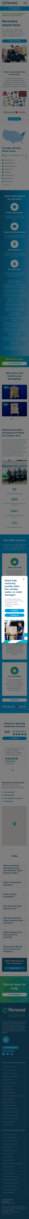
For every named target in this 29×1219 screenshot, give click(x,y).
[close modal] (23, 579)
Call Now (14, 610)
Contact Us (14, 615)
